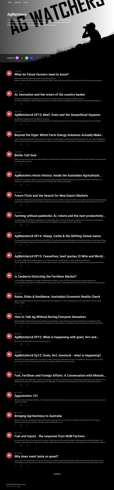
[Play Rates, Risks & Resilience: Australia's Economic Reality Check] (9, 296)
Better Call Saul (25, 155)
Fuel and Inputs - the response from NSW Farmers (50, 436)
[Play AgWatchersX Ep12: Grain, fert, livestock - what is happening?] (9, 354)
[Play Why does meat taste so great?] (9, 455)
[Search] (103, 2)
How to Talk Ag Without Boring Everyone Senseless (50, 317)
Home (10, 2)
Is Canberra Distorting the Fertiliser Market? (46, 276)
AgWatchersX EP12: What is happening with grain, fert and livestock (55, 337)
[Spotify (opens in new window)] (26, 58)
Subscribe (18, 2)
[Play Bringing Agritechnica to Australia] (9, 415)
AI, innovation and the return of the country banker (50, 94)
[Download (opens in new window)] (21, 83)
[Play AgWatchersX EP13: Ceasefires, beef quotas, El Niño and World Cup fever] (9, 255)
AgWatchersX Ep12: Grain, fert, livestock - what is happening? (58, 355)
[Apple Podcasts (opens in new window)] (17, 58)
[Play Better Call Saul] (9, 154)
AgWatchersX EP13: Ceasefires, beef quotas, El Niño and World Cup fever (59, 256)
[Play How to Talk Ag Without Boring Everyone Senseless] (9, 316)
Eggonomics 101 (26, 396)
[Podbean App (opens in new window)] (22, 58)
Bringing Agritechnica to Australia (38, 416)
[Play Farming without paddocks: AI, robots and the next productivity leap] (9, 215)
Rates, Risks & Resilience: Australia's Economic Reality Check (57, 297)
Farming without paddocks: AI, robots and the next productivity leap (59, 216)
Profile (26, 2)
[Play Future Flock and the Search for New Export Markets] (9, 195)
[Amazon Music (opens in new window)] (31, 58)
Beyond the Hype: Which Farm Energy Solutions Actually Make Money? (58, 135)
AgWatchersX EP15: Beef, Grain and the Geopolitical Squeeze (57, 115)
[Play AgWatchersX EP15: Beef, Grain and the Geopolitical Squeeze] (9, 114)
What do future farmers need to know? (42, 74)
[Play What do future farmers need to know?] (9, 73)
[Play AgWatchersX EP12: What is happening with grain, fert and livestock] (9, 336)
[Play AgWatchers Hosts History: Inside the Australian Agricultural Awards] (9, 174)
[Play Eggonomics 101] (9, 395)
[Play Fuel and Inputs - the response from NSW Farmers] (9, 435)
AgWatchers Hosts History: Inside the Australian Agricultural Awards (57, 176)
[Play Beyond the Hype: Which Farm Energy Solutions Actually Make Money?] (9, 134)
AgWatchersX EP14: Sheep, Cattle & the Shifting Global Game (58, 236)
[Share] (27, 83)
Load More (57, 474)
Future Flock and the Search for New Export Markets (51, 195)
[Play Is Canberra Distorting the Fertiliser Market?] (9, 275)
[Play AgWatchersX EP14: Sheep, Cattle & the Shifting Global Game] (9, 235)
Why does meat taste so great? (36, 456)
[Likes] (15, 84)
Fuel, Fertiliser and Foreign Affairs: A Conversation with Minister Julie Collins (60, 376)
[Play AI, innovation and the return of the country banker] (9, 94)
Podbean (19, 486)
